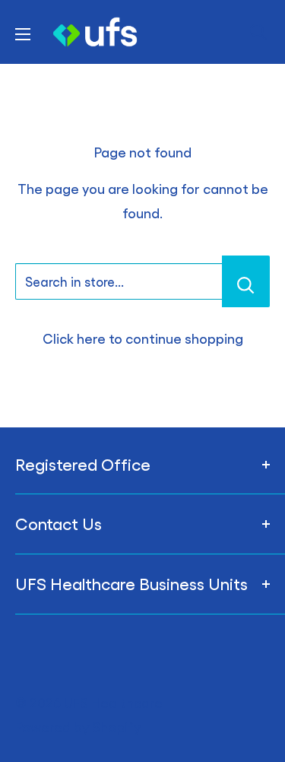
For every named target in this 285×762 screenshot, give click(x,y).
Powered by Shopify (78, 727)
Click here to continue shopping (143, 338)
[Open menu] (22, 34)
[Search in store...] (246, 281)
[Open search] (258, 32)
